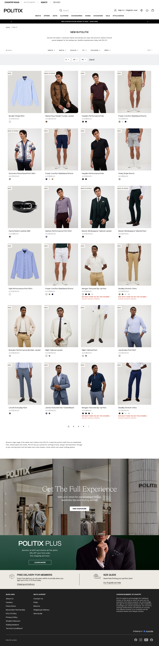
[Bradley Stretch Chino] (134, 264)
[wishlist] (146, 10)
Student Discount (13, 621)
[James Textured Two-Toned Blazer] (61, 384)
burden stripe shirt (16, 116)
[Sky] (10, 121)
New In (38, 16)
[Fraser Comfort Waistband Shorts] (134, 92)
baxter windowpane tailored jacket (97, 231)
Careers (9, 602)
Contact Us (38, 599)
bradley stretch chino (127, 289)
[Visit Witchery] (30, 2)
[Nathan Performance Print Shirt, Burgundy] (46, 237)
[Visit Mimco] (44, 2)
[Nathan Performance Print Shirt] (61, 207)
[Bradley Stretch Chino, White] (125, 294)
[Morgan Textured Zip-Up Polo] (98, 264)
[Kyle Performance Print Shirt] (25, 264)
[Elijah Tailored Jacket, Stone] (46, 356)
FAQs (35, 602)
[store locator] (140, 10)
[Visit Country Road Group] (12, 2)
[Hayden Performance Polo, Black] (86, 121)
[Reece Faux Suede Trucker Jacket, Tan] (46, 121)
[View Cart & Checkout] (152, 11)
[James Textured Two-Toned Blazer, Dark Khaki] (49, 413)
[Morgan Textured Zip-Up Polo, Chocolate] (89, 413)
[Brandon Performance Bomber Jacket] (25, 326)
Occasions (98, 16)
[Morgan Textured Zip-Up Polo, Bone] (83, 294)
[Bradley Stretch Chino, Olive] (122, 294)
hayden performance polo (93, 116)
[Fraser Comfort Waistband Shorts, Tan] (119, 121)
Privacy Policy (11, 617)
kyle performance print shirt (20, 289)
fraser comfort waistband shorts (132, 116)
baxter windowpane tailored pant (132, 231)
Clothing (64, 16)
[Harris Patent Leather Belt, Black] (10, 237)
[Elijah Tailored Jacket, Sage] (49, 356)
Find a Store (11, 606)
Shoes (88, 16)
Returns (36, 606)
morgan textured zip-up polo (94, 289)
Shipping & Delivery (41, 610)
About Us (9, 599)
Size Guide (37, 613)
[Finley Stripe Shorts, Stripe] (119, 179)
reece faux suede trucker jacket (59, 116)
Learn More (40, 562)
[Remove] (68, 59)
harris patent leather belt (19, 231)
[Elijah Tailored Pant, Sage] (86, 356)
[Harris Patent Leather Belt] (25, 207)
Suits (55, 16)
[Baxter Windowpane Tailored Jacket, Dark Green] (83, 237)
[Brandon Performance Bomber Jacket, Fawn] (10, 356)
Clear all (91, 59)
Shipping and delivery (25, 584)
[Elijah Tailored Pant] (98, 326)
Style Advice (118, 16)
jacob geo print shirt (127, 350)
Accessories (76, 16)
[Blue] (10, 294)
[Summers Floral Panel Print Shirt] (25, 149)
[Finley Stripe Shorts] (134, 149)
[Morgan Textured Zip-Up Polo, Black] (86, 294)
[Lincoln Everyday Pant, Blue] (10, 413)
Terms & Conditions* (14, 628)
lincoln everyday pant (18, 408)
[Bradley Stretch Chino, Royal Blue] (119, 413)
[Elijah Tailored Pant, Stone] (83, 356)
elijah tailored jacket (54, 350)
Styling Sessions (12, 625)
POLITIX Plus (11, 613)
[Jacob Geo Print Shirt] (134, 326)
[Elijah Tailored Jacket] (61, 326)
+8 (129, 294)
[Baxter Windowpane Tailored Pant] (134, 207)
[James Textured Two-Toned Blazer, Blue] (46, 413)
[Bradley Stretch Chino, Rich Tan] (119, 294)
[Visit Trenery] (57, 2)
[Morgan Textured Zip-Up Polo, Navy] (89, 294)
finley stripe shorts (126, 173)
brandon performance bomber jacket (25, 350)
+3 (92, 294)
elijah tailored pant (89, 350)
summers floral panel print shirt (22, 173)
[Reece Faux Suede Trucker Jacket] (61, 92)
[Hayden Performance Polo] (98, 92)
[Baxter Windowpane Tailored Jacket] (98, 207)
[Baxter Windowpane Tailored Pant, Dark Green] (119, 237)
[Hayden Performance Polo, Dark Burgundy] (83, 121)
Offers (47, 16)
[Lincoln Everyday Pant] (25, 384)
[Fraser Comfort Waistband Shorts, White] (122, 121)
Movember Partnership (15, 610)
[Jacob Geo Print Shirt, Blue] (119, 356)
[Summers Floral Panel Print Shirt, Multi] (10, 179)
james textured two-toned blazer (59, 408)
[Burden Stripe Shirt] (25, 92)
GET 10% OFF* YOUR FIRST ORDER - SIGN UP (79, 21)
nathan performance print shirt (58, 231)
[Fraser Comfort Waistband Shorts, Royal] (125, 121)
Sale (108, 16)
